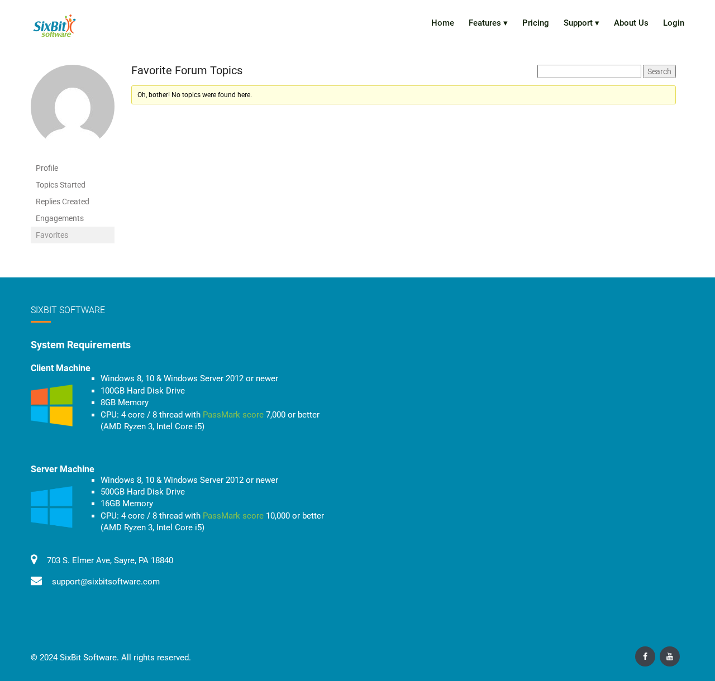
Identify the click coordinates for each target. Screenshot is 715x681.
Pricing (535, 23)
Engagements (60, 218)
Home (442, 23)
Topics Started (60, 184)
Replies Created (62, 201)
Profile (47, 168)
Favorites (52, 235)
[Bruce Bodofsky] (73, 111)
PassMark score (233, 415)
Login (673, 23)
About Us (631, 23)
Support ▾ (581, 23)
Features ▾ (488, 23)
